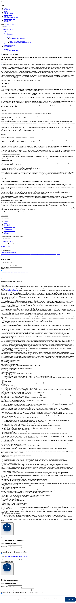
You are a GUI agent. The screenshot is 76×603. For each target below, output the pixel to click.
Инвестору (6, 47)
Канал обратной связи (12, 50)
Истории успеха (8, 15)
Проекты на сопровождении (11, 17)
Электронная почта (5, 264)
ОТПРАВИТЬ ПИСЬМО (6, 561)
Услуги (5, 11)
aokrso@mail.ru (8, 26)
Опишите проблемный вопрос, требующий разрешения (15, 551)
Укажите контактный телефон (8, 552)
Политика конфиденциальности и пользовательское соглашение (9, 253)
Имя (2, 262)
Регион (5, 8)
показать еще (4, 215)
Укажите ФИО (4, 546)
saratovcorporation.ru (9, 289)
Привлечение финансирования (17, 41)
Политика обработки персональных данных (49, 254)
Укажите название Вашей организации (10, 547)
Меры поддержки (8, 43)
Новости (6, 16)
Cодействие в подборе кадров (17, 38)
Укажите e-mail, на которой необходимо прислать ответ (15, 592)
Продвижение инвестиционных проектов (20, 42)
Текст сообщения (5, 267)
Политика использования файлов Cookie (27, 254)
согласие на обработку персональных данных (16, 272)
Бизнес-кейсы (7, 12)
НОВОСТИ (7, 31)
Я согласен (70, 599)
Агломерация (10, 34)
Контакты (6, 21)
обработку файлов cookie (25, 597)
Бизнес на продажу (8, 13)
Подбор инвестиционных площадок (19, 39)
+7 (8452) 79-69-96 (9, 24)
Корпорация (7, 9)
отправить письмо (5, 268)
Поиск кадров (7, 20)
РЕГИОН (6, 33)
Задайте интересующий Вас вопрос (10, 590)
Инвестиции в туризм (9, 19)
